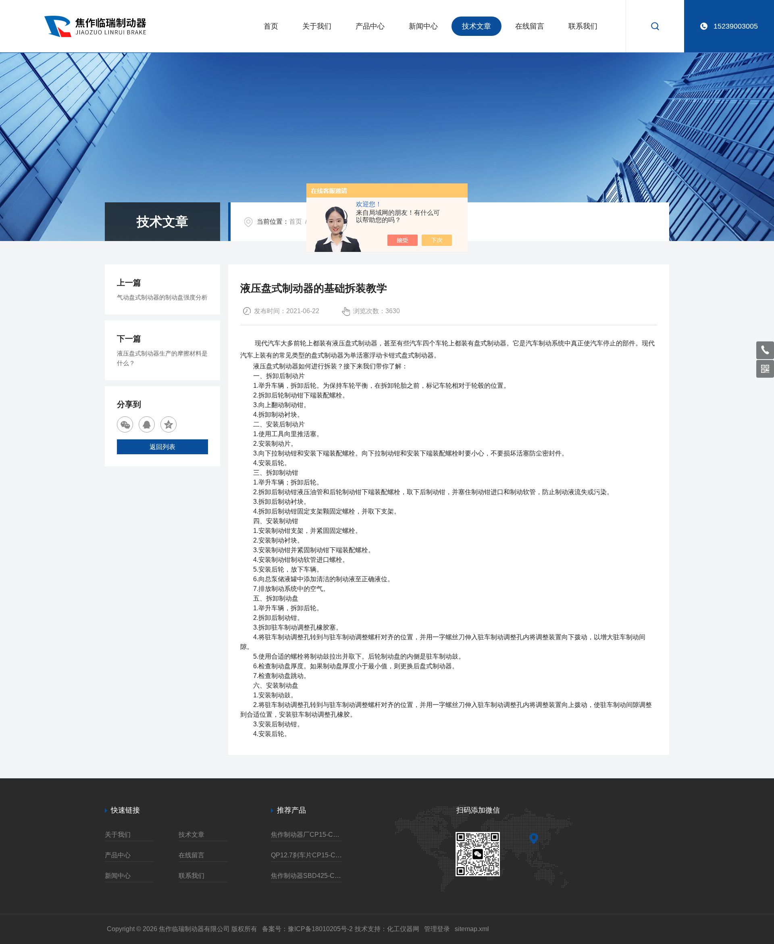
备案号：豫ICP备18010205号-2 (307, 928)
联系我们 (582, 26)
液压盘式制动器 (354, 343)
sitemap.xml (472, 928)
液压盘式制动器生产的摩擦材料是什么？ (162, 358)
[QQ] (147, 424)
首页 (271, 26)
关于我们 (316, 26)
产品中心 (370, 26)
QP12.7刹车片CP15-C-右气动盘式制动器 (306, 855)
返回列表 (162, 446)
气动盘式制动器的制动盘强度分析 (162, 297)
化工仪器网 (403, 928)
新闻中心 (423, 26)
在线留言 (529, 26)
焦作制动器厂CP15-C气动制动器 (306, 834)
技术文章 (476, 26)
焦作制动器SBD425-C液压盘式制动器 (306, 875)
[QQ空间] (168, 424)
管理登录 (437, 928)
